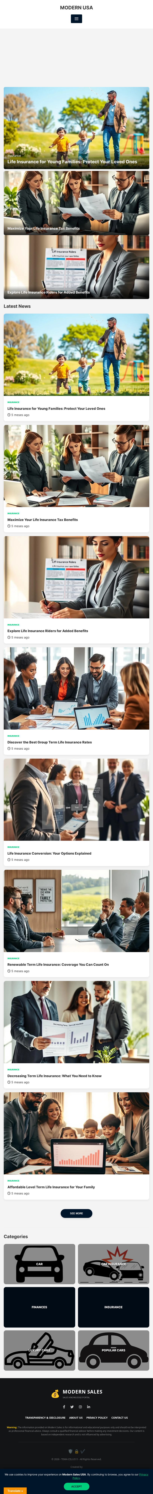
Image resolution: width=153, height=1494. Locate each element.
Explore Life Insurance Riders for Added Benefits (47, 631)
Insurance (14, 155)
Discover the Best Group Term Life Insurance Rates (49, 742)
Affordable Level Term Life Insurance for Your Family (51, 1187)
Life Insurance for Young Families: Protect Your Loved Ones (56, 409)
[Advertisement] (76, 57)
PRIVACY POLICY (97, 1417)
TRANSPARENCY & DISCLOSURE (45, 1417)
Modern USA (76, 7)
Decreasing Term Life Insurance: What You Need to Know (54, 1076)
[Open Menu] (76, 18)
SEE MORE (76, 1213)
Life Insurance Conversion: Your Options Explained (49, 853)
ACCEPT (76, 1486)
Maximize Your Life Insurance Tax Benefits (42, 520)
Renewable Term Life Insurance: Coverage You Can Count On (58, 965)
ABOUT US (76, 1417)
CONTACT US (119, 1417)
